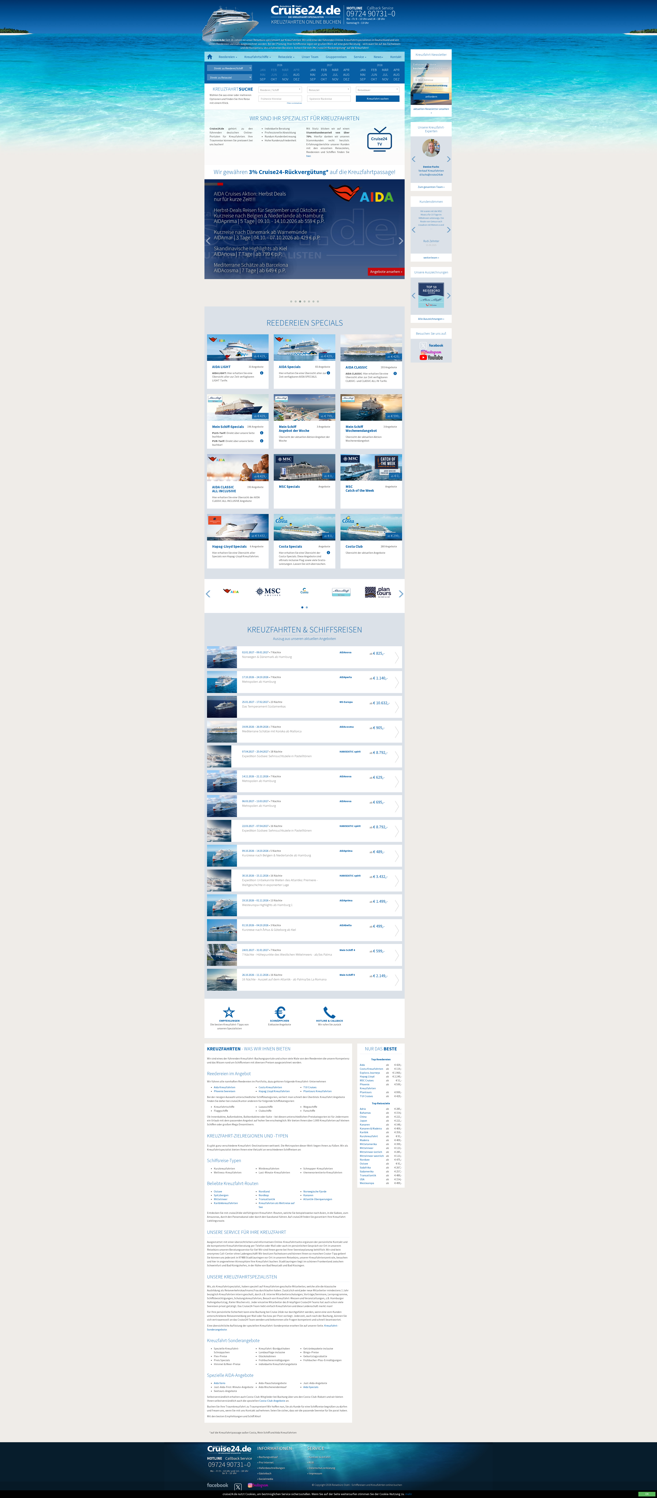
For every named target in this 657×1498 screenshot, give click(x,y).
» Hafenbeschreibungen (271, 1468)
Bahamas (365, 1112)
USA (362, 1179)
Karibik (364, 1132)
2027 (329, 65)
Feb (324, 69)
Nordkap (264, 1195)
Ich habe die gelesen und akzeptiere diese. (430, 87)
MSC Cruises (367, 1080)
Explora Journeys (370, 1072)
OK (647, 1494)
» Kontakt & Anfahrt (319, 1457)
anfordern (431, 96)
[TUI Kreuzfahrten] (341, 592)
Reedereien (227, 57)
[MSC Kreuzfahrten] (268, 591)
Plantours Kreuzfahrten (317, 1091)
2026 (279, 65)
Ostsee (218, 1191)
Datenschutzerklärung (436, 85)
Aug (296, 74)
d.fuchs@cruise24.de (431, 174)
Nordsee (365, 1159)
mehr (408, 1494)
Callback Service (380, 8)
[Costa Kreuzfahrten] (304, 591)
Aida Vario (219, 1383)
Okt (274, 79)
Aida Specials (310, 1387)
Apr (346, 69)
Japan (363, 1120)
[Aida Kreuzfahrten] (231, 591)
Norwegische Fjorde (314, 1191)
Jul (335, 74)
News (377, 57)
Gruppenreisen (336, 57)
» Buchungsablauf (267, 1457)
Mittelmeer (220, 1199)
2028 (379, 65)
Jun (324, 74)
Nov (285, 79)
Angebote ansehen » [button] (386, 252)
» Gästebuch (264, 1473)
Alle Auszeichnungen (430, 318)
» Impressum (314, 1473)
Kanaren (308, 1195)
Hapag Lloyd (367, 1076)
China (363, 1116)
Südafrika (365, 1167)
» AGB (310, 1462)
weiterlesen (430, 257)
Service (359, 57)
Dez (296, 79)
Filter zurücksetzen (294, 103)
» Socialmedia (265, 1479)
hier (308, 156)
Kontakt (395, 57)
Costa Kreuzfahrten (270, 1087)
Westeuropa (367, 1183)
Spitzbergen (221, 1195)
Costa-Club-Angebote (272, 1400)
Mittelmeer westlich (372, 1156)
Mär (335, 69)
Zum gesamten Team (430, 187)
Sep (263, 79)
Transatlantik (267, 1199)
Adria (363, 1108)
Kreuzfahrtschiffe (256, 57)
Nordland (264, 1191)
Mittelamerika (368, 1144)
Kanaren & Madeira (371, 1128)
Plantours (366, 1092)
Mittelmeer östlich (371, 1152)
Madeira (364, 1140)
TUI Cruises (310, 1087)
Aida (362, 1064)
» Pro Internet (265, 1462)
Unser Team (310, 57)
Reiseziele (285, 57)
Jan (313, 69)
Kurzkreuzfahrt (369, 1136)
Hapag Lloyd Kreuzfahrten (274, 1091)
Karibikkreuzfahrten (226, 1203)
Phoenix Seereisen (224, 1091)
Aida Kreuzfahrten (224, 1087)
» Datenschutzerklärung (321, 1468)
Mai (312, 74)
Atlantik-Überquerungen (317, 1199)
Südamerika (366, 1171)
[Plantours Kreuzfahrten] (378, 592)
